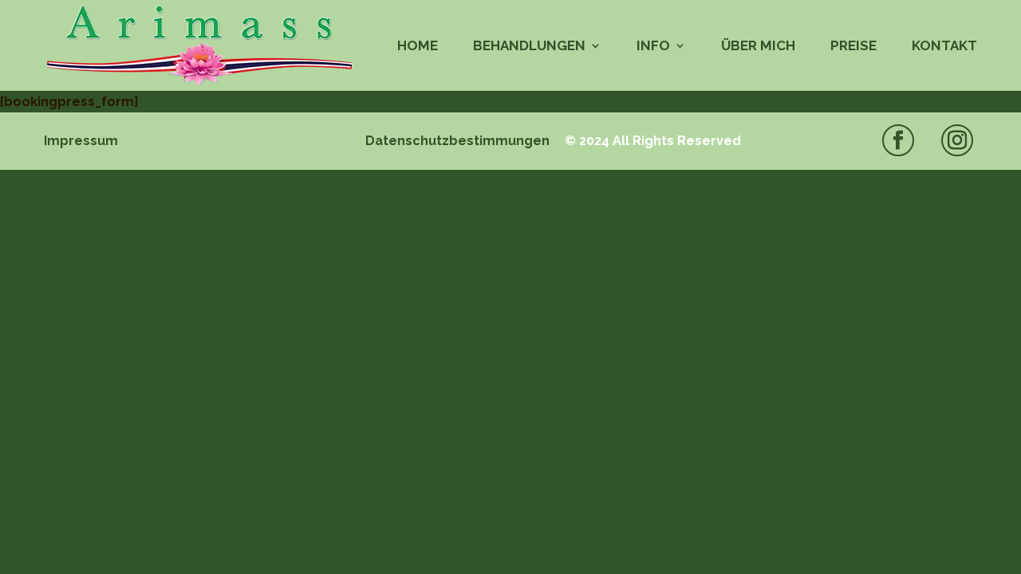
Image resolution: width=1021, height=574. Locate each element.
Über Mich (758, 46)
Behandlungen (529, 46)
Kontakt (944, 46)
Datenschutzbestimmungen (457, 140)
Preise (853, 46)
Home (417, 46)
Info (653, 46)
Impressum (81, 140)
